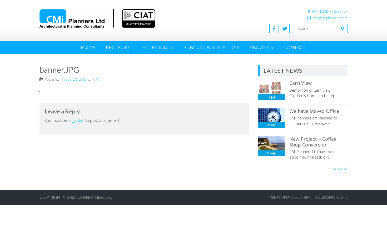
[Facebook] (274, 28)
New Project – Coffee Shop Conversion (312, 142)
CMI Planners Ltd (94, 197)
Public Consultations (211, 47)
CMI (96, 79)
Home (88, 47)
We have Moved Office (314, 111)
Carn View (300, 83)
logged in (76, 120)
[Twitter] (285, 28)
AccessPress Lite (331, 197)
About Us (261, 47)
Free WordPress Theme (289, 197)
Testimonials (156, 47)
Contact (294, 47)
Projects (117, 47)
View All (341, 168)
